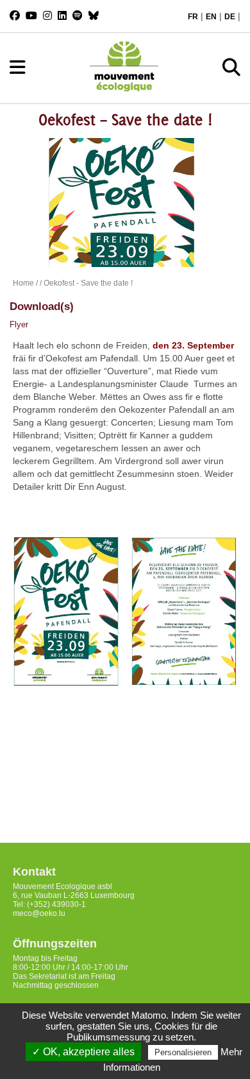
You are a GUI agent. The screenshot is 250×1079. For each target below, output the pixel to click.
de (229, 16)
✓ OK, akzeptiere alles (83, 1051)
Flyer (19, 324)
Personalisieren (183, 1052)
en (211, 16)
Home (23, 283)
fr (193, 16)
